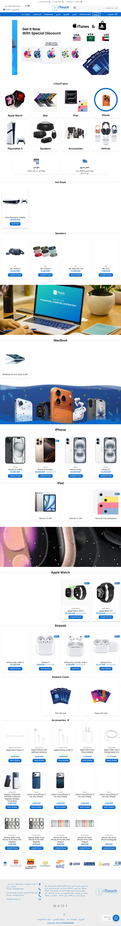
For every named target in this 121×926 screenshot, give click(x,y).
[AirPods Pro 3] (106, 646)
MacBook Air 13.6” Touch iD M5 (15, 374)
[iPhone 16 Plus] (76, 450)
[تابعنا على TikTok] (58, 906)
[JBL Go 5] (106, 251)
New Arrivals (85, 14)
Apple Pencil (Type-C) (34, 750)
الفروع (58, 14)
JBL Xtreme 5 (15, 269)
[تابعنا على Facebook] (66, 906)
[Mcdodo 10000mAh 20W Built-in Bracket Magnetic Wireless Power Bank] (12, 780)
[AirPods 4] (45, 646)
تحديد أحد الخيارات (105, 275)
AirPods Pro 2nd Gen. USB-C (75, 662)
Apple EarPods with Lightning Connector (59, 751)
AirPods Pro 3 (105, 662)
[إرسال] (75, 8)
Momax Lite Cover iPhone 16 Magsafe (109, 838)
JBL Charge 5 (45, 269)
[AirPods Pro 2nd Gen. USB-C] (76, 646)
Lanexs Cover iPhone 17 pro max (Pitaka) (108, 795)
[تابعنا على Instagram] (62, 906)
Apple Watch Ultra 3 (76, 611)
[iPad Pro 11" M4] (75, 501)
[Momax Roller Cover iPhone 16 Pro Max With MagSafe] (12, 823)
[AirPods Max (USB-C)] (15, 646)
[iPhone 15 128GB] (15, 450)
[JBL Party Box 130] (75, 251)
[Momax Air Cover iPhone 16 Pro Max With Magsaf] (60, 823)
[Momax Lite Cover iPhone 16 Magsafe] (109, 823)
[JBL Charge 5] (45, 251)
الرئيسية (96, 14)
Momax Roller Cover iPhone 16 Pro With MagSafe (36, 839)
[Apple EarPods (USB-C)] (83, 736)
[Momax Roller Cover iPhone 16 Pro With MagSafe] (36, 823)
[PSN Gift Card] (60, 696)
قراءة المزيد (15, 223)
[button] (11, 10)
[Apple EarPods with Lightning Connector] (59, 736)
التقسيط (66, 14)
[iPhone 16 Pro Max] (45, 450)
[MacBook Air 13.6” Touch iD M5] (15, 359)
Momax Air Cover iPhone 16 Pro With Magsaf (84, 839)
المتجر (74, 14)
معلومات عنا (26, 14)
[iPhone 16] (106, 450)
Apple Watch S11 (106, 611)
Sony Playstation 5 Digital (15, 217)
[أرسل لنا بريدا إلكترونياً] (54, 906)
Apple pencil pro (10, 750)
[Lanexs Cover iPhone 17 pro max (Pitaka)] (109, 780)
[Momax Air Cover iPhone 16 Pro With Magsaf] (85, 823)
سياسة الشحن (59, 919)
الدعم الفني (37, 14)
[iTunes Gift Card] (101, 696)
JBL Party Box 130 (75, 269)
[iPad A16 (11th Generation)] (106, 501)
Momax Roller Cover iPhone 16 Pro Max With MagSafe (12, 839)
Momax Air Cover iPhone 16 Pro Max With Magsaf (60, 839)
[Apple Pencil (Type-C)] (34, 736)
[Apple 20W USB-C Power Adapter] (107, 736)
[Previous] (104, 47)
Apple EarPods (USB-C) (82, 750)
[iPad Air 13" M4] (45, 501)
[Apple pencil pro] (10, 736)
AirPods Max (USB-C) (15, 662)
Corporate (48, 14)
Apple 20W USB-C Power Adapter (107, 751)
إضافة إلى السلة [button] (75, 275)
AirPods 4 (45, 662)
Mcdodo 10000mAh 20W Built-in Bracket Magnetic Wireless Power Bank (12, 797)
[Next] (15, 47)
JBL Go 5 (106, 269)
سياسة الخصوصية (44, 919)
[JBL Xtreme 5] (15, 251)
